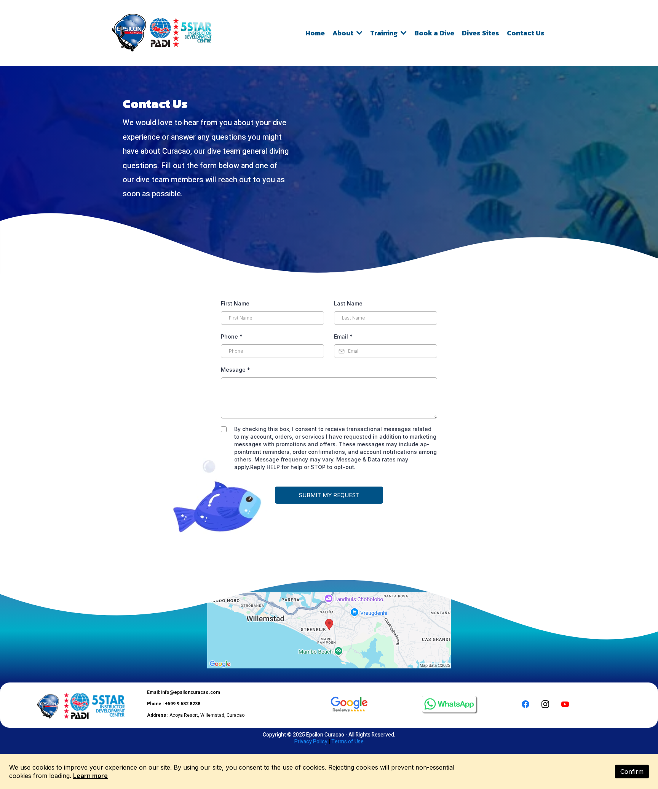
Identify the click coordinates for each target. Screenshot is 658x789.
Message (235, 369)
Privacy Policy (310, 742)
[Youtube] (565, 704)
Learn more (90, 775)
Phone (232, 336)
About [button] (343, 33)
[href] (329, 630)
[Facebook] (525, 704)
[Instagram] (545, 704)
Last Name (348, 303)
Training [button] (384, 33)
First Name (235, 303)
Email (343, 336)
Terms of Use (347, 742)
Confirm (632, 771)
